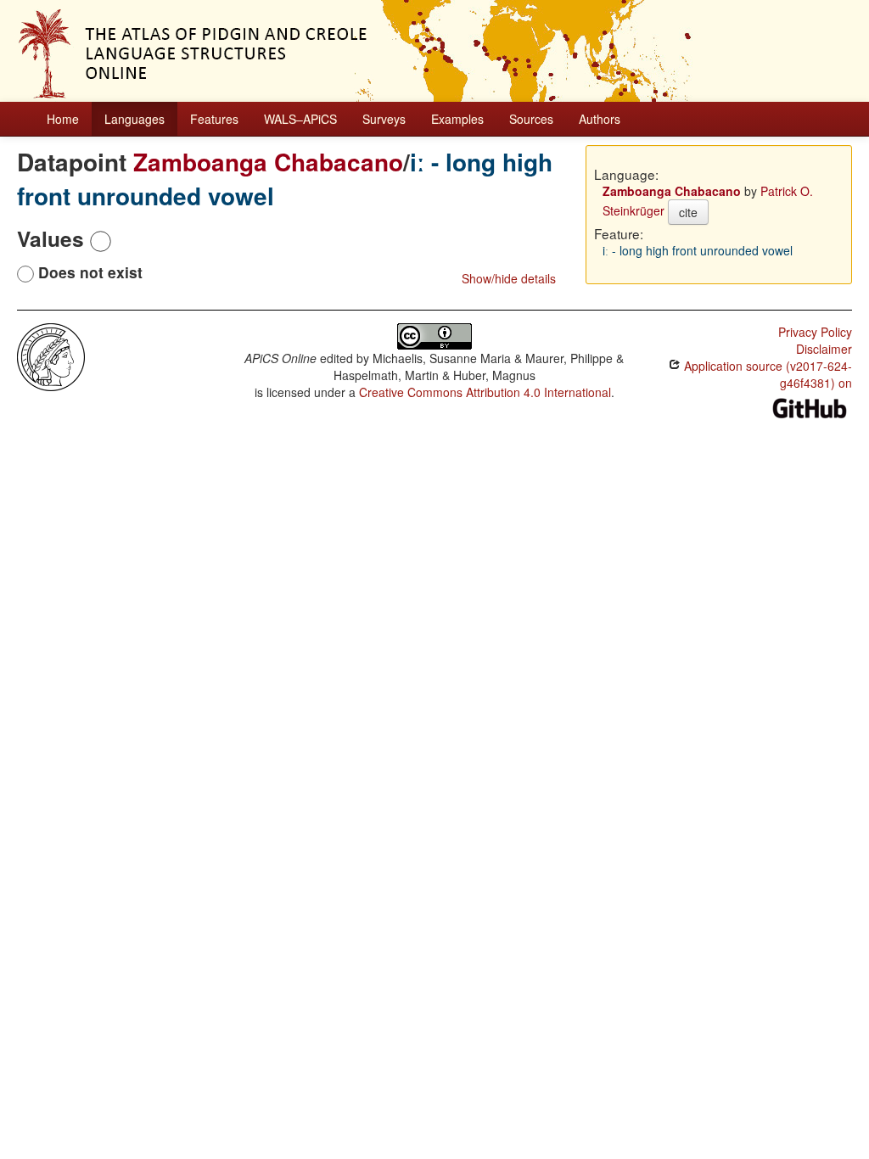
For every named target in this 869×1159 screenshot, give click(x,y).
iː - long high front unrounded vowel (698, 250)
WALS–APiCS (300, 118)
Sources (531, 118)
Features (214, 118)
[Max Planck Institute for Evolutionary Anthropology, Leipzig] (51, 355)
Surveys (384, 118)
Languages (134, 118)
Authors (599, 118)
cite (688, 212)
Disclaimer (824, 348)
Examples (457, 118)
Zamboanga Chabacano (268, 161)
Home (63, 118)
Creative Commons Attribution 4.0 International (485, 392)
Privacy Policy (815, 331)
